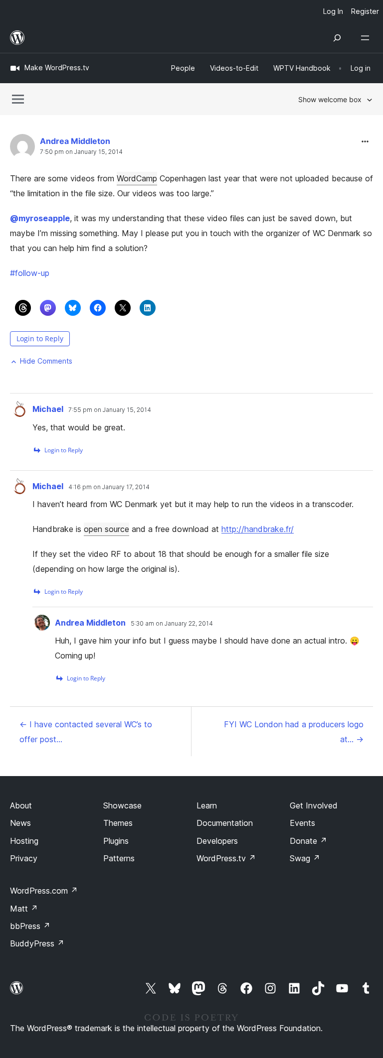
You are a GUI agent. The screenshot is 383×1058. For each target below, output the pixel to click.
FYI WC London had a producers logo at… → (294, 731)
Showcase (122, 805)
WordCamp (137, 178)
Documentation (224, 823)
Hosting (24, 841)
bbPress (30, 926)
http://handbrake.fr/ (257, 529)
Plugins (116, 841)
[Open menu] (367, 38)
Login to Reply (39, 338)
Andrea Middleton (75, 141)
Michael (47, 409)
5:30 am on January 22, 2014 (172, 623)
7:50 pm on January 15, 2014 (81, 151)
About (21, 805)
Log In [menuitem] (333, 11)
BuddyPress (37, 943)
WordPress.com (44, 891)
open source (106, 529)
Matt (24, 909)
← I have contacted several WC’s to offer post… (85, 731)
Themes (118, 823)
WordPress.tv (226, 858)
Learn (206, 805)
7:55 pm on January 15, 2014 (109, 409)
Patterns (119, 858)
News (20, 823)
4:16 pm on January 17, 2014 (109, 487)
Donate (308, 841)
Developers (217, 841)
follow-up (29, 273)
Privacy (23, 858)
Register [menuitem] (365, 11)
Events (302, 823)
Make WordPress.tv (56, 67)
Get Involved (314, 805)
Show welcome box (330, 99)
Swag (305, 858)
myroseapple (40, 218)
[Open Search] (337, 38)
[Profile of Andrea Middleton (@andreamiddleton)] (22, 148)
